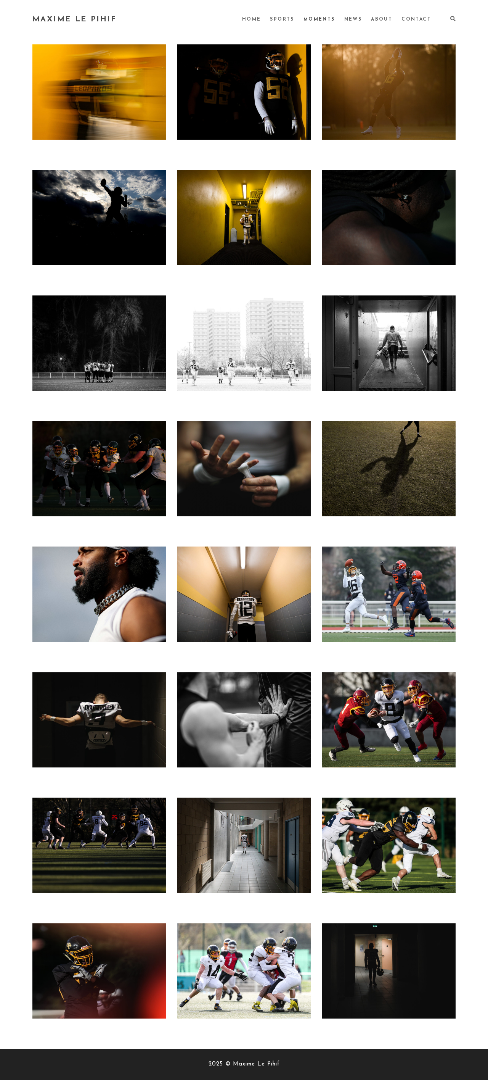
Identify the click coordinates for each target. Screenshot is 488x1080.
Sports (282, 19)
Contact (416, 19)
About (381, 19)
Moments (319, 19)
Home (251, 19)
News (353, 19)
